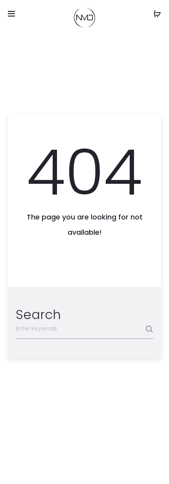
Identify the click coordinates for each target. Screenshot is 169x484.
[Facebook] (54, 466)
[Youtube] (103, 466)
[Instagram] (70, 466)
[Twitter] (86, 466)
